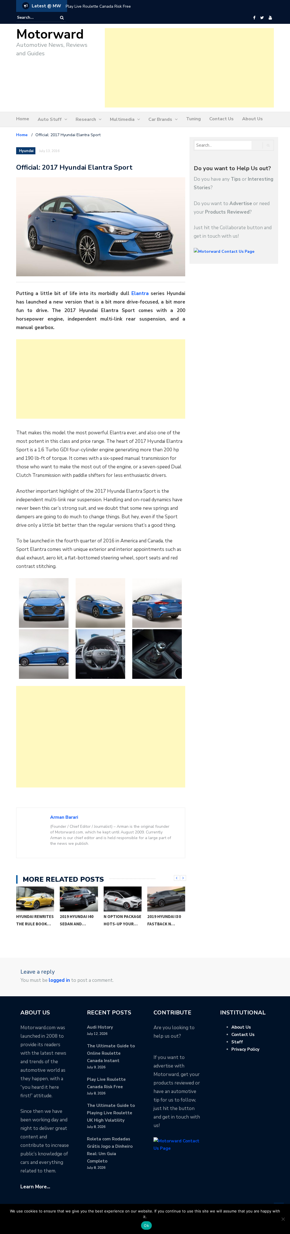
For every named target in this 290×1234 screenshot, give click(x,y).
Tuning (193, 119)
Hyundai (26, 150)
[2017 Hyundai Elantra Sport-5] (100, 654)
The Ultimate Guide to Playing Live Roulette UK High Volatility (111, 1113)
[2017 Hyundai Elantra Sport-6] (157, 654)
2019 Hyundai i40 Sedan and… (33, 920)
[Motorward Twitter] (262, 18)
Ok (146, 1225)
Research (86, 119)
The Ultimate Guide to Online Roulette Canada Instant (111, 1053)
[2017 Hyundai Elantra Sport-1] (43, 603)
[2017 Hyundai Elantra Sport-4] (43, 654)
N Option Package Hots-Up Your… (79, 920)
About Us (252, 119)
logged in (59, 980)
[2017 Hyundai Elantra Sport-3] (157, 603)
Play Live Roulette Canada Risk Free (98, 6)
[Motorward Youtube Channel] (270, 18)
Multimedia (122, 119)
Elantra (140, 293)
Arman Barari (64, 817)
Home (22, 119)
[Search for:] (34, 17)
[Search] (62, 18)
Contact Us (221, 119)
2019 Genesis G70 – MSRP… (166, 920)
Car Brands (160, 119)
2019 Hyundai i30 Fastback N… (120, 920)
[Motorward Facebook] (254, 18)
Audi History (100, 1027)
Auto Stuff (50, 119)
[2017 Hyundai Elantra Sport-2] (100, 603)
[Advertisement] (189, 68)
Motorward (50, 34)
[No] (283, 1219)
